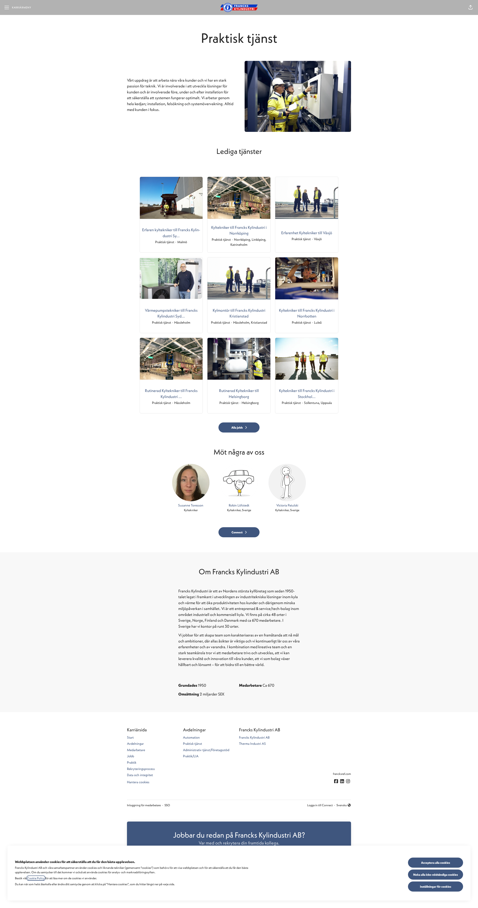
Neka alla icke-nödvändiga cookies (435, 874)
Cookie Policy (36, 878)
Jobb (130, 756)
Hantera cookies (138, 782)
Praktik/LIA (190, 756)
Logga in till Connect (320, 805)
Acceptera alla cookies (435, 862)
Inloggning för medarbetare (144, 805)
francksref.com (342, 774)
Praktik (131, 762)
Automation (191, 737)
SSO (167, 805)
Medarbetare (136, 750)
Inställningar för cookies (435, 886)
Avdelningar (135, 743)
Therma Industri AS (252, 743)
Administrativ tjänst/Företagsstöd (206, 750)
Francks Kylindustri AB (254, 737)
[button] (470, 7)
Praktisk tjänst (192, 743)
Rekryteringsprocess (141, 769)
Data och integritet (140, 775)
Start (130, 737)
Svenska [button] (341, 805)
